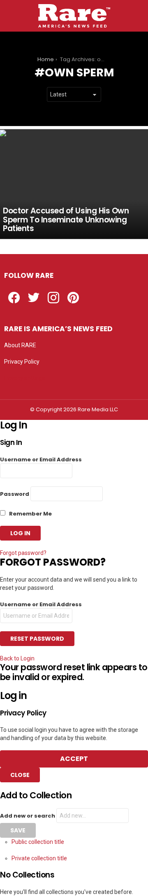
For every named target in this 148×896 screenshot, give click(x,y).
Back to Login (17, 658)
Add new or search (28, 816)
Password (14, 494)
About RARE (20, 345)
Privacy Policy (21, 361)
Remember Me (30, 514)
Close (20, 775)
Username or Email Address (41, 459)
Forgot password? (23, 553)
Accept (74, 758)
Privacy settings (24, 378)
